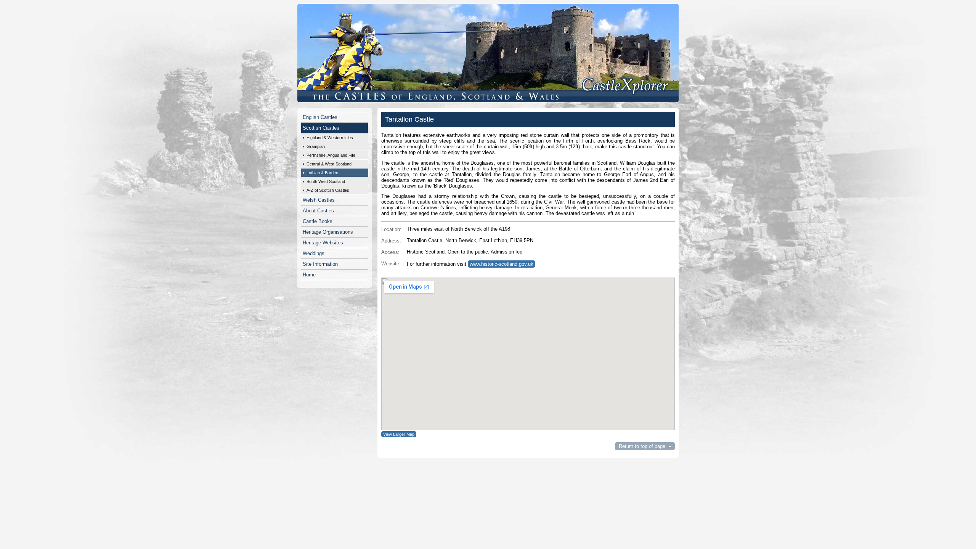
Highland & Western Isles (330, 137)
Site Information (320, 264)
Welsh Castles (319, 200)
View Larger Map (398, 434)
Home (309, 275)
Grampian (316, 146)
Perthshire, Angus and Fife (331, 155)
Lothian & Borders (323, 172)
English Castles (320, 117)
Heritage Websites (323, 243)
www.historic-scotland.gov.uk (501, 264)
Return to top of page (642, 446)
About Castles (318, 211)
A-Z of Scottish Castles (328, 190)
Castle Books (317, 221)
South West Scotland (326, 181)
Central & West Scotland (329, 164)
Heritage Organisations (328, 232)
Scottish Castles (321, 128)
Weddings (313, 253)
